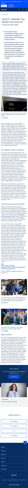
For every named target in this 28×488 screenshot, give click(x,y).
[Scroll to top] (25, 442)
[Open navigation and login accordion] (22, 9)
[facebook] (9, 484)
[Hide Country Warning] (26, 2)
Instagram (15, 435)
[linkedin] (14, 484)
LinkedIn (15, 421)
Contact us (14, 376)
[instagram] (12, 484)
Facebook (15, 426)
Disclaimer (4, 479)
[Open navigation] (26, 9)
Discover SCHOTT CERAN (7, 265)
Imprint (8, 479)
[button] (14, 447)
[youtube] (18, 484)
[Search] (19, 9)
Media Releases (6, 14)
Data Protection (14, 479)
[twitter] (16, 484)
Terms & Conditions (22, 479)
